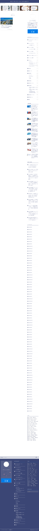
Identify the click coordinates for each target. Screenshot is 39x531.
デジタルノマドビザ (30, 474)
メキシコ (33, 60)
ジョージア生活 (33, 47)
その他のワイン (18, 469)
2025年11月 (30, 248)
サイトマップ (2, 3)
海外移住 (33, 80)
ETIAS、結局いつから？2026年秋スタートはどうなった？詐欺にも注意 (33, 170)
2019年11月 (30, 401)
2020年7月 (30, 384)
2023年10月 (30, 301)
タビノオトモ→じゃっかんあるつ (19, 1)
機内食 (34, 436)
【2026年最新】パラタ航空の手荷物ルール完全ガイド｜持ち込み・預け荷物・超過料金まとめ (33, 201)
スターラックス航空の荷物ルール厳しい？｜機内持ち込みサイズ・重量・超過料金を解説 (33, 207)
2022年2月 (30, 344)
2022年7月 (30, 332)
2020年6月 (30, 387)
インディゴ (32, 464)
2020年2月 (30, 394)
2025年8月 (30, 255)
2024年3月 (30, 291)
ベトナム (33, 431)
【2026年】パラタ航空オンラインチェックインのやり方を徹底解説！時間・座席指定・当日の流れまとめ (33, 195)
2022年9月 (30, 327)
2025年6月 (30, 260)
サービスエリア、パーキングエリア (33, 40)
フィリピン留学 (33, 57)
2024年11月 (30, 277)
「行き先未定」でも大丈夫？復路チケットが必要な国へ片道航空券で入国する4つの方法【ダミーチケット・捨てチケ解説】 (33, 176)
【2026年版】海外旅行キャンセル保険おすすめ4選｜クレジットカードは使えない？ (33, 218)
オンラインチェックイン (30, 421)
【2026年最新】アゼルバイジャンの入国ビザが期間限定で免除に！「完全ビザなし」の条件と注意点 (33, 183)
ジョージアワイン (33, 43)
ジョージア (29, 422)
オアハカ (17, 487)
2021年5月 (30, 363)
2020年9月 (30, 382)
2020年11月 (30, 377)
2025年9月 (30, 253)
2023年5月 (30, 310)
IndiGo (29, 417)
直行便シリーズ (33, 83)
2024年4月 (30, 289)
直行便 (34, 484)
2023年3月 (30, 315)
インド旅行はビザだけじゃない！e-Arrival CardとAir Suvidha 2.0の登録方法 (33, 165)
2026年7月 (30, 229)
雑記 (33, 99)
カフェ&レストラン (34, 53)
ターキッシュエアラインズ (31, 427)
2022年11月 (30, 322)
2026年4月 (30, 236)
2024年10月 (30, 279)
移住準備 (33, 85)
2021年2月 (30, 370)
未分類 (33, 68)
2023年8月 (30, 303)
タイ (34, 77)
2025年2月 (30, 270)
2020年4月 (30, 389)
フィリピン (29, 431)
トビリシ (35, 474)
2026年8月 (30, 227)
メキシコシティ (34, 66)
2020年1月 (30, 396)
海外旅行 (33, 73)
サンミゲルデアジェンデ (34, 65)
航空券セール (33, 97)
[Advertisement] (32, 448)
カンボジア (34, 76)
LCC (31, 417)
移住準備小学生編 (34, 92)
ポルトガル (29, 432)
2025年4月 (30, 265)
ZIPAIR (29, 464)
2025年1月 (30, 272)
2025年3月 (30, 267)
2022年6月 (30, 334)
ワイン (32, 479)
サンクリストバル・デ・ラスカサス (34, 63)
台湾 (34, 78)
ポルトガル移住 (33, 432)
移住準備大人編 (34, 91)
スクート (29, 426)
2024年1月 (30, 296)
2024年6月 (30, 284)
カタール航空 (36, 421)
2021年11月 (30, 351)
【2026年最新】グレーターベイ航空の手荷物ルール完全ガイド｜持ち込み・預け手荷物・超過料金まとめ (33, 189)
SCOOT (35, 417)
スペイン (33, 426)
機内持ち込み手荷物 (30, 436)
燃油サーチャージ (30, 484)
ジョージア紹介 (33, 51)
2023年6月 (30, 308)
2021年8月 (30, 358)
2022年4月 (30, 339)
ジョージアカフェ (34, 422)
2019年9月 (30, 406)
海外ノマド (29, 437)
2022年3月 (30, 341)
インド (17, 500)
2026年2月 (30, 241)
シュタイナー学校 (34, 49)
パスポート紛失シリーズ (33, 55)
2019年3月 (30, 408)
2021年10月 (30, 353)
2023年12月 (30, 298)
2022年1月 (30, 346)
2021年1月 (30, 372)
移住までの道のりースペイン (34, 88)
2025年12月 (30, 246)
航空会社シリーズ (33, 94)
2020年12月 (30, 375)
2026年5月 (30, 234)
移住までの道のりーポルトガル (34, 90)
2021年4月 (30, 365)
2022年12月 (30, 320)
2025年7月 (30, 258)
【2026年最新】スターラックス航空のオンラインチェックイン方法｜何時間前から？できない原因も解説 (33, 213)
